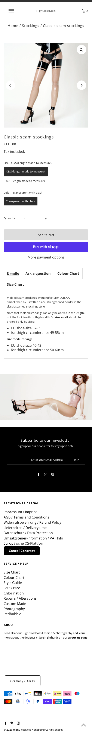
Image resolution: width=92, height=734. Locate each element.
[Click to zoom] (81, 49)
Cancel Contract (22, 550)
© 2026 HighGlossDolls (18, 729)
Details (13, 273)
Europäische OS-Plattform (25, 543)
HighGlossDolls (45, 11)
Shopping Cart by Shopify (48, 729)
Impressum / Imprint (20, 512)
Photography (14, 608)
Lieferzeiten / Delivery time (25, 527)
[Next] (81, 85)
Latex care (12, 587)
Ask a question (38, 273)
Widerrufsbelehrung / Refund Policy (32, 522)
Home (13, 25)
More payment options (46, 257)
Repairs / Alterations (20, 598)
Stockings (30, 25)
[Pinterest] (45, 475)
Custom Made (15, 603)
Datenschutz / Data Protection (28, 532)
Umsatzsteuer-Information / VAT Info (33, 538)
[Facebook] (38, 475)
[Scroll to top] (83, 725)
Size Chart (15, 284)
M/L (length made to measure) (25, 181)
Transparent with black (20, 201)
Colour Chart (68, 273)
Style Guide (13, 582)
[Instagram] (52, 475)
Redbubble (12, 614)
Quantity (9, 218)
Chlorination (14, 593)
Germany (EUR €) (22, 681)
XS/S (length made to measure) (25, 171)
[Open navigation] (12, 10)
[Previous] (10, 85)
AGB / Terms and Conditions (26, 517)
